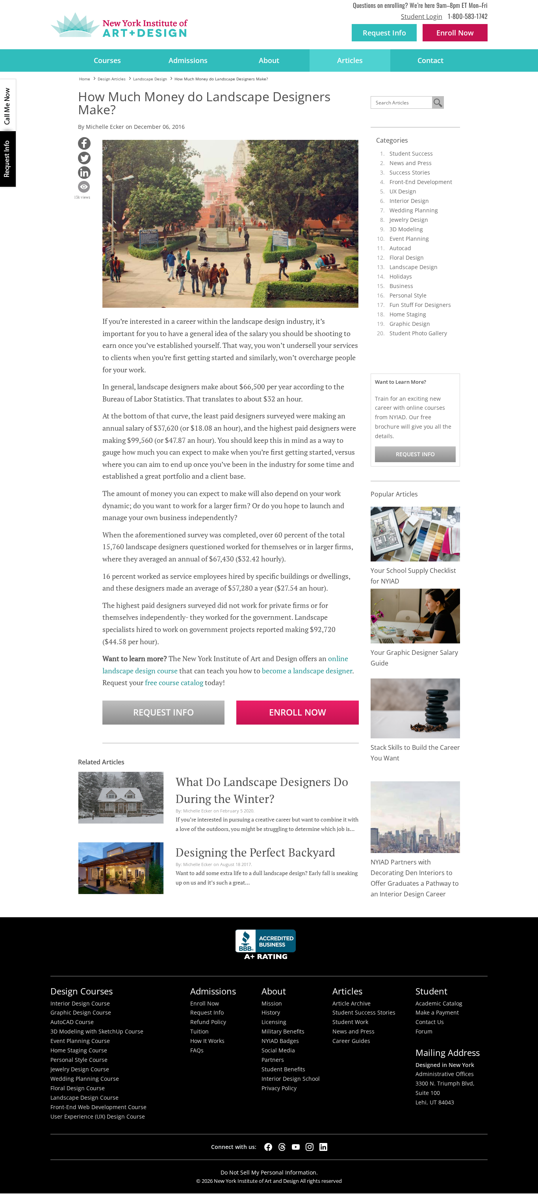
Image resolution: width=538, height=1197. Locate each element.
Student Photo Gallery (418, 333)
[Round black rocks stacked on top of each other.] (415, 708)
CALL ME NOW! (8, 105)
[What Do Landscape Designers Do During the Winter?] (120, 796)
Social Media (278, 1050)
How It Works (207, 1041)
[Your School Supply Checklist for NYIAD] (415, 533)
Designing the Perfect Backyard (255, 852)
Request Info (384, 32)
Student (431, 991)
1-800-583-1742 (468, 16)
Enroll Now (297, 712)
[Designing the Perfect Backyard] (120, 867)
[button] (84, 143)
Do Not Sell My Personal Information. (269, 1172)
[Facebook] (268, 1147)
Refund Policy (208, 1022)
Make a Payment (437, 1012)
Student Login (421, 16)
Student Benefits (283, 1069)
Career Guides (351, 1041)
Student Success (411, 153)
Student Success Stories (363, 1012)
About (269, 60)
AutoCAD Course (72, 1022)
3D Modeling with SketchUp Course (96, 1031)
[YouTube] (296, 1147)
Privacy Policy (279, 1088)
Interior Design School (291, 1078)
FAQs (197, 1050)
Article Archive (351, 1003)
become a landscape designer (307, 670)
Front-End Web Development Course (98, 1107)
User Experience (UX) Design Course (97, 1116)
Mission (272, 1003)
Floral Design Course (77, 1088)
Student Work (350, 1022)
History (271, 1012)
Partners (273, 1059)
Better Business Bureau (267, 946)
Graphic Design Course (80, 1012)
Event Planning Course (80, 1041)
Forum (424, 1031)
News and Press (411, 163)
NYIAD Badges (280, 1041)
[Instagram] (310, 1147)
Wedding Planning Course (84, 1078)
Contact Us (430, 1022)
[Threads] (282, 1147)
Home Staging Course (78, 1050)
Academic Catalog (439, 1003)
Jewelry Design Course (79, 1069)
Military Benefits (283, 1031)
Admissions (188, 60)
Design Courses (81, 991)
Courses (107, 60)
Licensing (274, 1022)
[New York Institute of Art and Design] (119, 24)
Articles (350, 60)
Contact (430, 60)
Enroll (455, 32)
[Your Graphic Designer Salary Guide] (415, 615)
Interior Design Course (80, 1003)
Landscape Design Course (84, 1097)
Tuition (199, 1031)
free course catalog (174, 682)
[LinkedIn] (323, 1147)
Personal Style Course (79, 1059)
